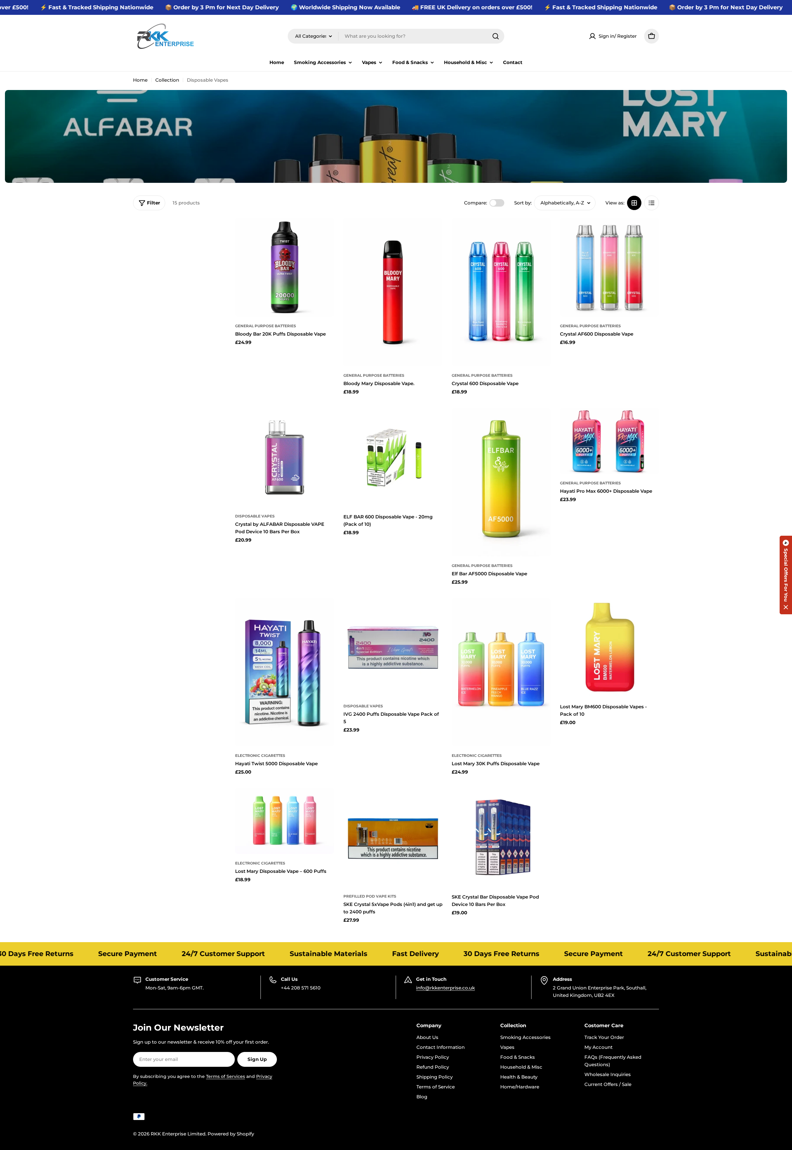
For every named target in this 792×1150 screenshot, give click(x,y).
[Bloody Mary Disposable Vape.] (392, 292)
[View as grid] (634, 202)
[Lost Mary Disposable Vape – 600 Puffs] (284, 821)
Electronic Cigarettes (260, 755)
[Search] (495, 36)
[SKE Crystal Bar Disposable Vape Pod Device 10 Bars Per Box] (501, 837)
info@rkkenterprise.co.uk (445, 988)
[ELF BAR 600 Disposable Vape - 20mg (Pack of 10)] (392, 457)
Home (140, 80)
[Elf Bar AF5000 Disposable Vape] (501, 482)
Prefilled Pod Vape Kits (369, 896)
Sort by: (523, 203)
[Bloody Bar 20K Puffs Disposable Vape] (284, 267)
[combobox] (396, 36)
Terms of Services (225, 1076)
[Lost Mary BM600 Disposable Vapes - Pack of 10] (609, 647)
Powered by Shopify (231, 1134)
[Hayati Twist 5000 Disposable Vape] (284, 672)
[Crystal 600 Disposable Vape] (501, 292)
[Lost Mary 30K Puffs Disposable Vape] (501, 672)
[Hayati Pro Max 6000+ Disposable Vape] (609, 441)
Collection (167, 80)
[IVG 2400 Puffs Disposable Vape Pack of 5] (392, 647)
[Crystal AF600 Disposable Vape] (609, 267)
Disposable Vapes (255, 516)
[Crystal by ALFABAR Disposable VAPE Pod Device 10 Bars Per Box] (284, 457)
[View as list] (651, 202)
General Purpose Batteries (265, 326)
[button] (786, 575)
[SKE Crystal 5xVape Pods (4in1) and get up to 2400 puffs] (392, 837)
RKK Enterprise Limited (178, 1134)
